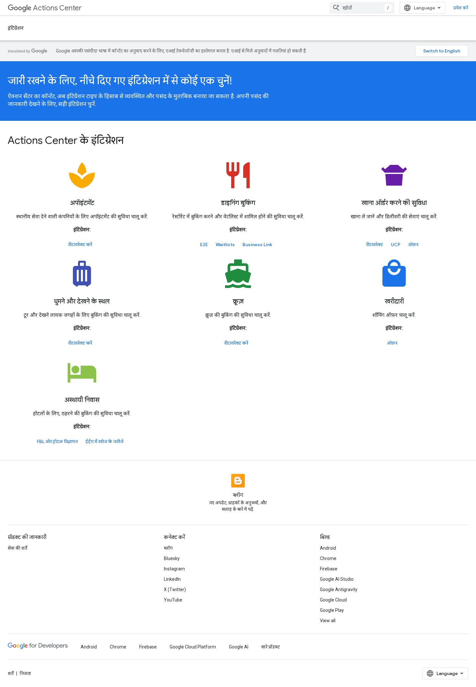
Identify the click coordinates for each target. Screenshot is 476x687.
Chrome (328, 558)
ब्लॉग (168, 548)
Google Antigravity (338, 589)
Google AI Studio (337, 579)
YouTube (173, 599)
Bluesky (172, 558)
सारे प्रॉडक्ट (270, 646)
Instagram (174, 568)
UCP (395, 244)
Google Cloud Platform (193, 646)
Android (328, 548)
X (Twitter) (175, 589)
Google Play (332, 610)
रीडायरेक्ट (374, 244)
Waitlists (225, 244)
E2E (204, 244)
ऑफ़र (413, 244)
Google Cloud (333, 599)
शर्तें (11, 673)
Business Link (257, 244)
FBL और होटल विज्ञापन (57, 441)
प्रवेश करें (460, 7)
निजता (25, 673)
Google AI (238, 646)
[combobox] (362, 8)
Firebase (328, 568)
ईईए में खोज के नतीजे (104, 441)
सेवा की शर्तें (17, 548)
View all (327, 620)
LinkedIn (172, 579)
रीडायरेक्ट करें (80, 244)
